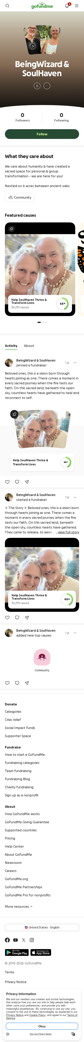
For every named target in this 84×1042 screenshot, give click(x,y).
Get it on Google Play (17, 952)
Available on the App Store (40, 952)
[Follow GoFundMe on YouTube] (15, 940)
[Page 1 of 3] (39, 322)
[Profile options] (47, 86)
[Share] (26, 481)
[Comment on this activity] (17, 481)
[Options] (75, 363)
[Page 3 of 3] (45, 322)
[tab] (11, 346)
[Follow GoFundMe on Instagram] (32, 940)
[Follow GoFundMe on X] (24, 940)
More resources (17, 906)
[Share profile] (37, 86)
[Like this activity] (7, 481)
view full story (68, 532)
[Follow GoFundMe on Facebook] (7, 940)
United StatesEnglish (44, 927)
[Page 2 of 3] (43, 322)
